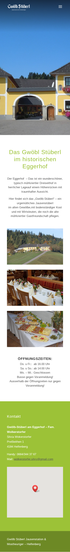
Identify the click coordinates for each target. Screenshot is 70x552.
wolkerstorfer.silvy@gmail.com (33, 459)
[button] (36, 489)
